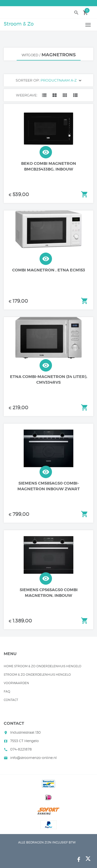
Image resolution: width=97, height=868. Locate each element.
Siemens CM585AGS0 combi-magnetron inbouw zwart (48, 486)
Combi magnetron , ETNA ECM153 (48, 270)
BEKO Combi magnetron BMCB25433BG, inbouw (48, 166)
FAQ (7, 691)
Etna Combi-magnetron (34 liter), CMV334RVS (48, 379)
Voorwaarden (16, 683)
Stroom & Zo (19, 24)
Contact (11, 700)
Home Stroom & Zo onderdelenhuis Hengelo (42, 666)
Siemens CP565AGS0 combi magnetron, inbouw (49, 592)
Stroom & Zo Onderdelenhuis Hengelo (37, 674)
